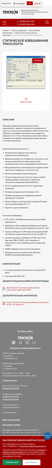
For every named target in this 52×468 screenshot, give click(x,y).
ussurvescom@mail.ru (11, 407)
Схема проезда (10, 380)
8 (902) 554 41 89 (27, 24)
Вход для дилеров (11, 419)
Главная (6, 30)
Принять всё (12, 462)
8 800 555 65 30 (11, 388)
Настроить (31, 462)
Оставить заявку (25, 331)
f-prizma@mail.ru (10, 412)
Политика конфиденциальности (25, 348)
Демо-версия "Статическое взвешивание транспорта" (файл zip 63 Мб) (23, 289)
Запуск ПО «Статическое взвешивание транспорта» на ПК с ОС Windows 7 (27, 303)
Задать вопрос (26, 102)
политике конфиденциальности (33, 446)
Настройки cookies (11, 424)
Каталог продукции (18, 30)
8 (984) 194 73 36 (27, 21)
